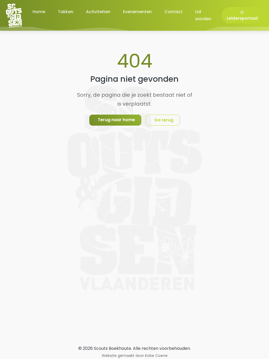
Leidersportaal (242, 18)
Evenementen (137, 12)
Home (39, 12)
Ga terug (163, 120)
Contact (173, 12)
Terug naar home (116, 120)
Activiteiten (98, 12)
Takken (65, 12)
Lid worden (203, 15)
